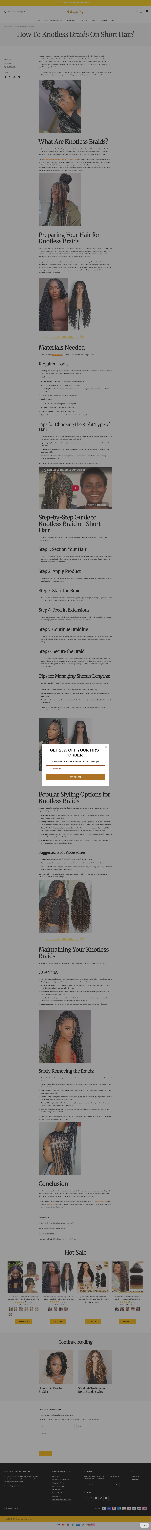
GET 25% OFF (75, 777)
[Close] (106, 746)
